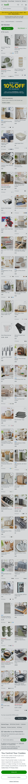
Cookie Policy (4, 768)
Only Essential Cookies (14, 777)
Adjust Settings (14, 781)
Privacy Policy (14, 768)
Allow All (14, 772)
